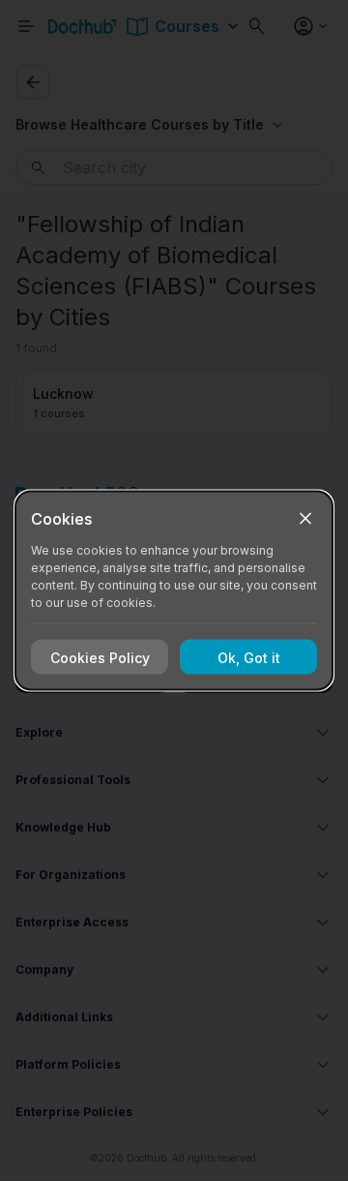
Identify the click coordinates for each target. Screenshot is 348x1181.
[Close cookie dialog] (305, 518)
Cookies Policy (100, 657)
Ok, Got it (249, 657)
